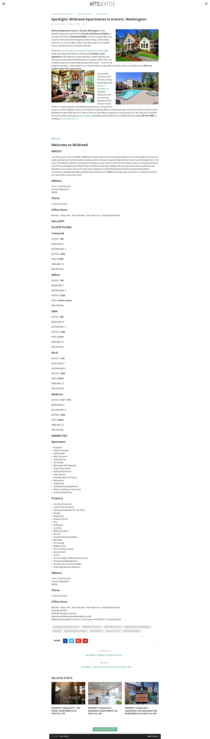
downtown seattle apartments (137, 627)
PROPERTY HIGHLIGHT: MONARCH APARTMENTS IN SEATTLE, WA (102, 710)
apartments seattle (112, 627)
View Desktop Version (106, 729)
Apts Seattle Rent (84, 14)
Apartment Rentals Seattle (62, 14)
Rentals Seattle (102, 14)
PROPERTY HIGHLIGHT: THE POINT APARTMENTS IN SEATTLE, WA (65, 710)
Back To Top (152, 736)
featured (57, 631)
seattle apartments (131, 631)
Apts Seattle (64, 736)
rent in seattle (96, 631)
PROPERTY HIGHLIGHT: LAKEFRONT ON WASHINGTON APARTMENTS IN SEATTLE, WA (141, 710)
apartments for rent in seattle (66, 627)
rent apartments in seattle (75, 631)
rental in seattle (113, 631)
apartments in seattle (92, 627)
